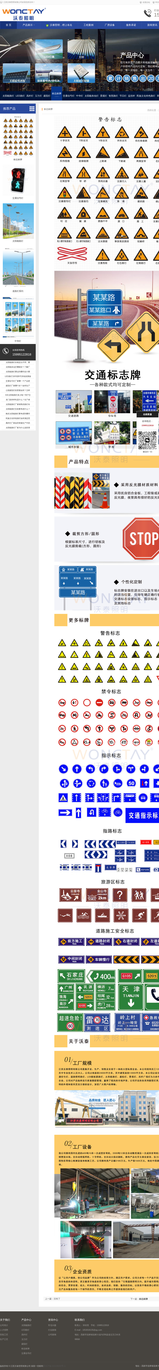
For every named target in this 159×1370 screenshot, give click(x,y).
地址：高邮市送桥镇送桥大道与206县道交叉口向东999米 (97, 1336)
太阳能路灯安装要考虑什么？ (18, 409)
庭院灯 (46, 95)
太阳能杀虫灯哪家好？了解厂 (18, 367)
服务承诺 (131, 25)
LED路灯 (20, 95)
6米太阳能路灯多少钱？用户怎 (18, 395)
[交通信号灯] (18, 180)
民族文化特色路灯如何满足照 (18, 418)
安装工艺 (4, 1334)
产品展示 (28, 25)
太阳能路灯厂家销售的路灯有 (18, 404)
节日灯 (123, 95)
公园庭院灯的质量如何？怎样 (18, 390)
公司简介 (4, 1325)
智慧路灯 (113, 95)
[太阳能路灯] (54, 12)
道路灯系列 (17, 291)
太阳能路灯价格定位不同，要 (18, 362)
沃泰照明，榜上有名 (61, 25)
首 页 (8, 25)
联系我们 (80, 1320)
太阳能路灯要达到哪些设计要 (18, 372)
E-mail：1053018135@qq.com (88, 1330)
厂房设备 (110, 25)
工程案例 (88, 25)
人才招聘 (4, 1330)
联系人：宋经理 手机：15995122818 (92, 1325)
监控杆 (131, 95)
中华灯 (79, 95)
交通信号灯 (69, 95)
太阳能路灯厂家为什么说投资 (18, 428)
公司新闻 (52, 1334)
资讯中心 (53, 1320)
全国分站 (146, 2)
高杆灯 (29, 95)
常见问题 (52, 1325)
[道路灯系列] (18, 267)
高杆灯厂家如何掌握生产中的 (18, 423)
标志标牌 (56, 93)
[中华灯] (18, 317)
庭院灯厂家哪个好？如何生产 (18, 386)
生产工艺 (4, 1339)
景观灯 (103, 95)
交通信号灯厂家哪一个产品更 (18, 381)
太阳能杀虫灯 (92, 95)
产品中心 (26, 1320)
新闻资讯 (152, 25)
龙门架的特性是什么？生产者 (18, 400)
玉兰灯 (38, 95)
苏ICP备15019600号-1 (54, 1366)
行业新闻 (52, 1330)
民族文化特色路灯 (146, 95)
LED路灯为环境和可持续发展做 (18, 376)
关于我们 (5, 1320)
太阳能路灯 (8, 95)
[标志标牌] (18, 136)
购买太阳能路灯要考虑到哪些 (18, 414)
